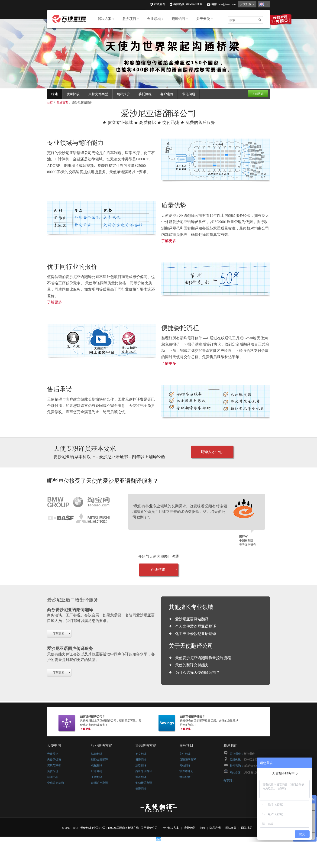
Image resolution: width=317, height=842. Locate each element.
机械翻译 (96, 765)
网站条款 (231, 827)
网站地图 (247, 827)
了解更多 (168, 241)
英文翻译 (140, 753)
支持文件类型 (98, 94)
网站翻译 (185, 765)
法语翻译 (140, 765)
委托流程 (145, 94)
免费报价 (52, 771)
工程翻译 (96, 777)
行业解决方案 (171, 827)
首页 (50, 102)
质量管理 (189, 827)
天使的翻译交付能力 (192, 665)
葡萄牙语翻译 (143, 782)
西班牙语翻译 (143, 771)
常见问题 (188, 94)
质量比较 (73, 94)
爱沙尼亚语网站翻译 (192, 619)
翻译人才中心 (212, 452)
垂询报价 (249, 753)
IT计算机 (96, 771)
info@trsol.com (227, 4)
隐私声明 (215, 827)
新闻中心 (52, 777)
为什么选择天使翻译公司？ (197, 672)
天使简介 (52, 753)
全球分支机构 (55, 782)
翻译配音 (185, 777)
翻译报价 (123, 94)
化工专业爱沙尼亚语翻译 (195, 634)
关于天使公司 (149, 827)
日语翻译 (140, 759)
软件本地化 (186, 771)
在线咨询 (159, 4)
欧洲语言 (63, 102)
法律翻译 (96, 753)
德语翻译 (140, 788)
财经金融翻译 (99, 759)
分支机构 (245, 4)
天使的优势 (54, 759)
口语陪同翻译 (187, 759)
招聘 (202, 827)
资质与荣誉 (54, 765)
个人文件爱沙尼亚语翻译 (195, 626)
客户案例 (166, 94)
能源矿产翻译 (99, 782)
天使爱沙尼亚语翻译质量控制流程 (203, 658)
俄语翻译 (140, 777)
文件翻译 (185, 753)
